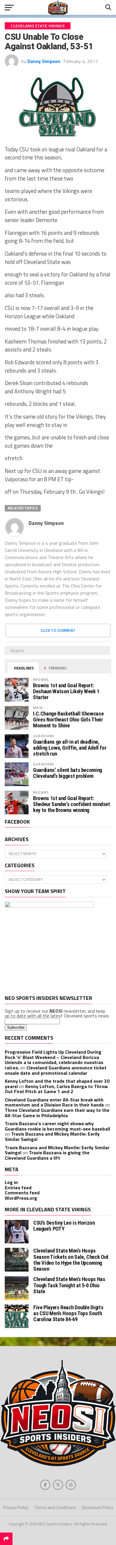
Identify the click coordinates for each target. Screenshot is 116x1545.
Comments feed (22, 1192)
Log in (11, 1182)
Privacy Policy (15, 1507)
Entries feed (18, 1187)
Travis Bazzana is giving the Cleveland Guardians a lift (47, 1155)
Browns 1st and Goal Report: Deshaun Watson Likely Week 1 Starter (66, 691)
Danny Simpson (43, 61)
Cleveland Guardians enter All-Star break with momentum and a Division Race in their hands (54, 1102)
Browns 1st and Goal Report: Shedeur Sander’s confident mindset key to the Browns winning (71, 804)
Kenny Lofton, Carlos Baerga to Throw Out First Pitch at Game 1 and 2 (56, 1089)
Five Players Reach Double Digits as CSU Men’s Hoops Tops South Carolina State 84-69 (68, 1313)
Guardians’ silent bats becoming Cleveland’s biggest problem (67, 773)
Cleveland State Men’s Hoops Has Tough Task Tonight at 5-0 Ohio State (69, 1285)
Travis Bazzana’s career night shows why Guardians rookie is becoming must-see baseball (57, 1126)
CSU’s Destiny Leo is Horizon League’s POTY (64, 1226)
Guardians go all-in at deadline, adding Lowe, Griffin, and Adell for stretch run (69, 748)
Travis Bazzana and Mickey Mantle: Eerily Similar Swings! (52, 1136)
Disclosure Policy (97, 1507)
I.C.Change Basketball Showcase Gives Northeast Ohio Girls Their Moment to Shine (68, 719)
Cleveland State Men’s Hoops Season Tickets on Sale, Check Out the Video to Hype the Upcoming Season (71, 1260)
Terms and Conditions (55, 1507)
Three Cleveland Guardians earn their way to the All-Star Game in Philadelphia (57, 1112)
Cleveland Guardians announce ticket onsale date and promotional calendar (55, 1070)
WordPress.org (21, 1198)
